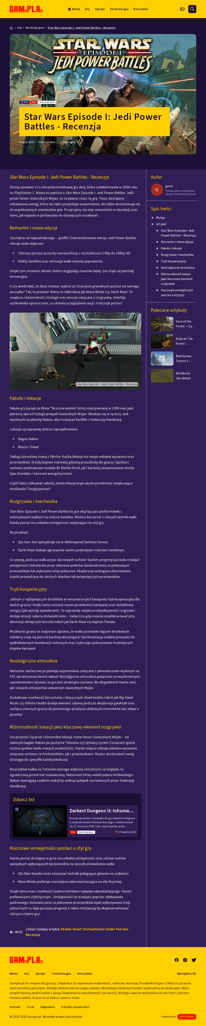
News (14, 973)
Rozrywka (140, 9)
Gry (87, 9)
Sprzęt (100, 9)
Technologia (119, 9)
